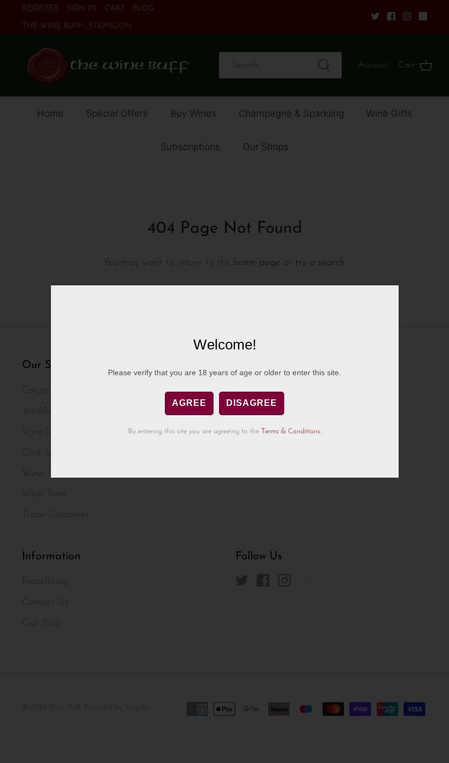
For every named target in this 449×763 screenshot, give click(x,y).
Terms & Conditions (290, 431)
